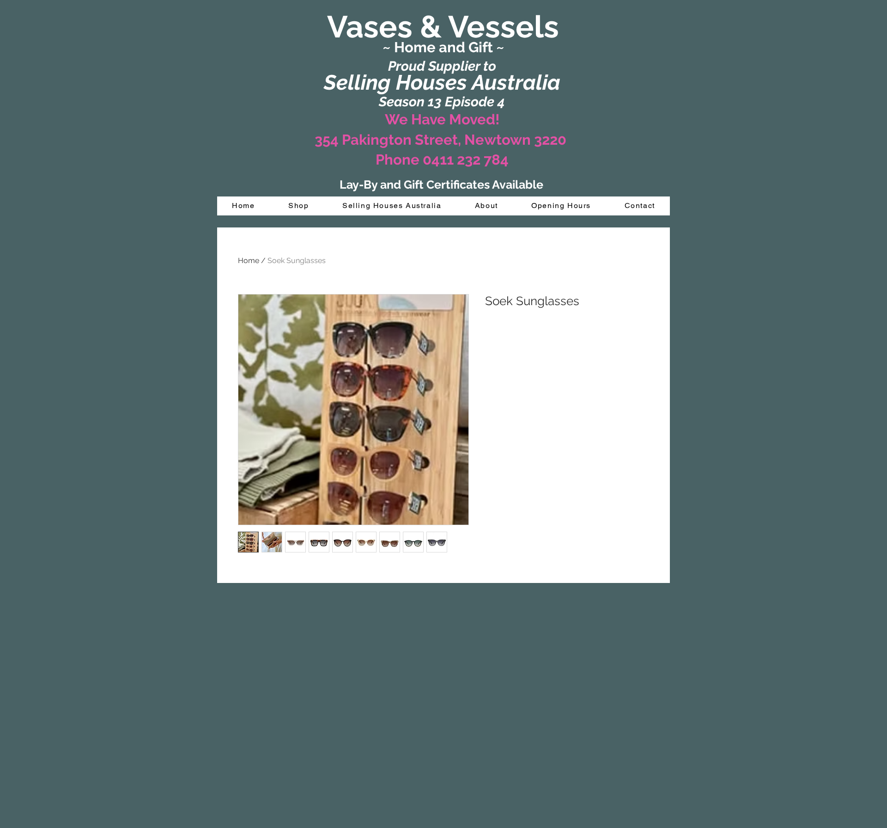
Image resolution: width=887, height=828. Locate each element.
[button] (298, 205)
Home (248, 260)
